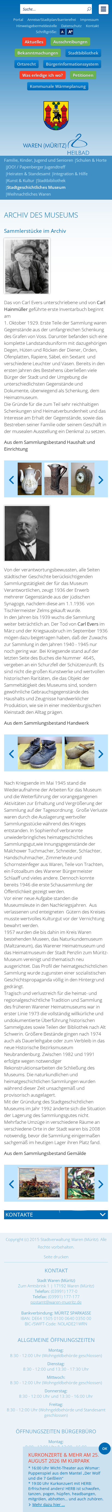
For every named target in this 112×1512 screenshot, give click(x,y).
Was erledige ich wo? (42, 75)
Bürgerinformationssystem (72, 64)
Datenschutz (71, 25)
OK (104, 1448)
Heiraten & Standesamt (28, 173)
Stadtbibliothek (83, 53)
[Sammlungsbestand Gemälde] (40, 1183)
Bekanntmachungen (37, 53)
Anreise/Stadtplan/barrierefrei (51, 19)
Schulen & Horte (91, 160)
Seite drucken (56, 1256)
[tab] (56, 1214)
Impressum (89, 19)
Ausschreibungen (70, 41)
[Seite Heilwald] (56, 144)
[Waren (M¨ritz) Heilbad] (56, 115)
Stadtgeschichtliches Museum (36, 187)
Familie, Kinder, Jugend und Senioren (38, 160)
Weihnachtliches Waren (29, 194)
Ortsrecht (26, 64)
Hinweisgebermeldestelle (36, 25)
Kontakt (92, 25)
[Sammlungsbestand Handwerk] (40, 753)
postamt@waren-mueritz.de (56, 1302)
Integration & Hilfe (70, 173)
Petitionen (83, 75)
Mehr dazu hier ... (48, 1504)
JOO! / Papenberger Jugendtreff (36, 167)
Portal (18, 19)
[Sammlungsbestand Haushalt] (30, 479)
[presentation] (11, 475)
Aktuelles (34, 41)
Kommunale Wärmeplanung (58, 86)
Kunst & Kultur (20, 180)
